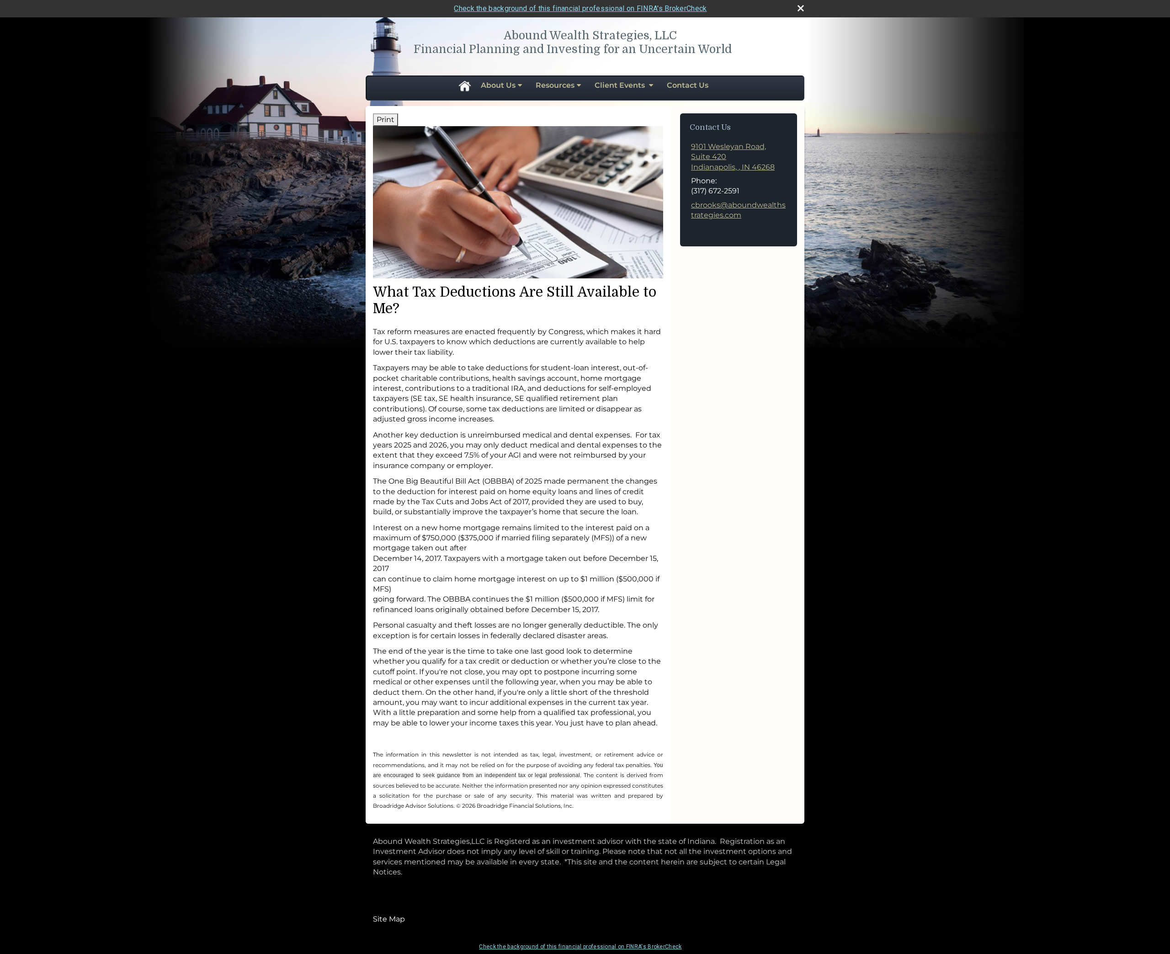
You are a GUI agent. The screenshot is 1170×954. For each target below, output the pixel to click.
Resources (555, 85)
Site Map (389, 919)
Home (464, 85)
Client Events (621, 85)
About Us (498, 85)
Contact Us (687, 85)
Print (385, 119)
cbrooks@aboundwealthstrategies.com (738, 210)
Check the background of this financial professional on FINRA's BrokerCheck (580, 8)
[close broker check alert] (800, 8)
